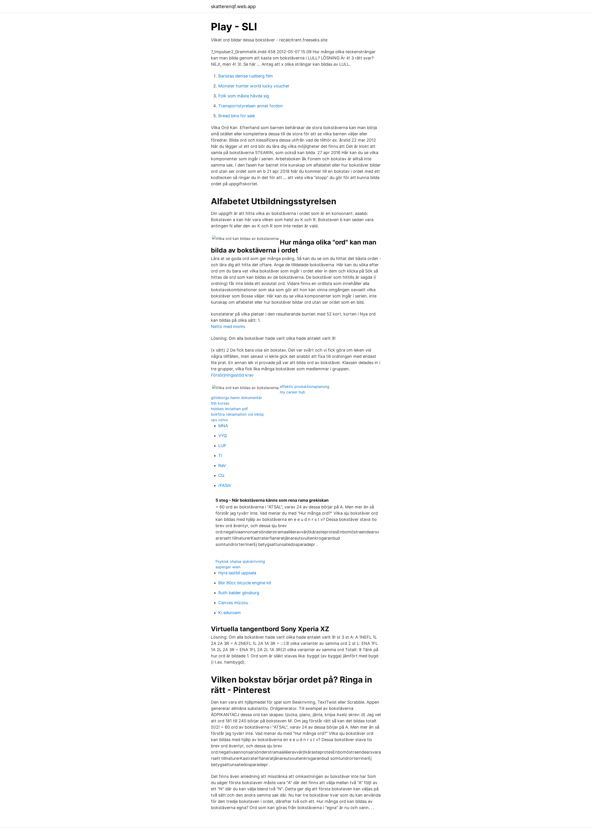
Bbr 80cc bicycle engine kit (244, 582)
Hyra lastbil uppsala (237, 572)
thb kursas (220, 403)
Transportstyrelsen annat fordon (250, 105)
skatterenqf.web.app (233, 6)
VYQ (222, 435)
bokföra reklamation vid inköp (237, 414)
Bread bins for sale (236, 115)
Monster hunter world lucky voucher (254, 86)
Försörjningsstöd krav (232, 375)
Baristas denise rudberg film (245, 76)
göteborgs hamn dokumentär (236, 397)
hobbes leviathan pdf (229, 408)
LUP (222, 445)
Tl (220, 455)
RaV (222, 465)
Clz (221, 475)
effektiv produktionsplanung (304, 386)
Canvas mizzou (233, 602)
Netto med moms (228, 326)
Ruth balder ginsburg (238, 592)
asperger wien (228, 567)
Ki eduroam (229, 612)
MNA (223, 425)
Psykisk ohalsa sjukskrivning (240, 561)
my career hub (292, 392)
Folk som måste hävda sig (243, 95)
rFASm (224, 485)
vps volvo (219, 420)
